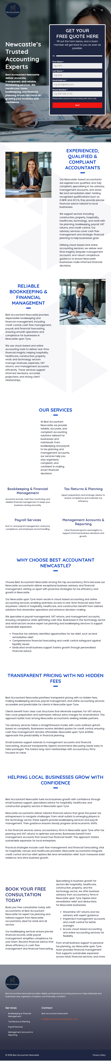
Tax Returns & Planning (19, 1021)
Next (77, 105)
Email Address (60, 80)
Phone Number (60, 90)
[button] (94, 10)
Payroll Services (15, 1027)
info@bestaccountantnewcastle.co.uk (60, 1019)
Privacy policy (99, 1055)
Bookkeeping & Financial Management (19, 1015)
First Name (58, 61)
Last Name (58, 71)
